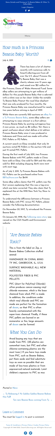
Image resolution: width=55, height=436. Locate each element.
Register (30, 7)
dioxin (15, 307)
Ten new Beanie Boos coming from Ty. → (32, 400)
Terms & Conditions (13, 425)
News (14, 388)
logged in (20, 417)
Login (24, 7)
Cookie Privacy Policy (41, 425)
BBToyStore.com (10, 178)
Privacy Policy (27, 425)
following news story (37, 217)
